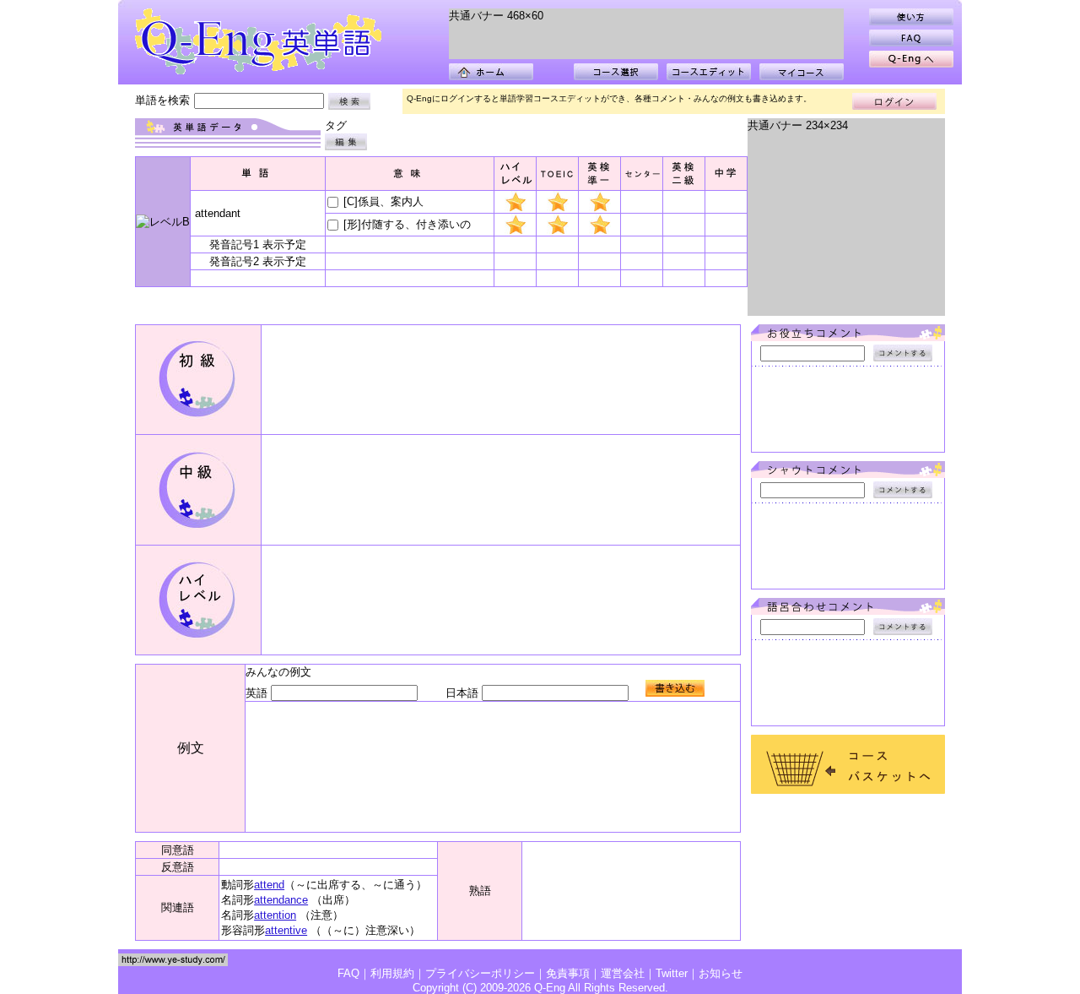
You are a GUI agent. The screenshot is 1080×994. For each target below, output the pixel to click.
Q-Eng (549, 987)
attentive (286, 930)
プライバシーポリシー (480, 973)
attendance (281, 900)
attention (275, 915)
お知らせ (720, 973)
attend (269, 884)
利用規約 (392, 973)
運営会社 (623, 973)
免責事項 (568, 973)
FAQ (348, 973)
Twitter (672, 973)
